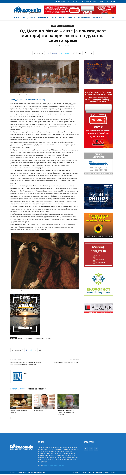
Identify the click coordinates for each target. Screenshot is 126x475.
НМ (59, 45)
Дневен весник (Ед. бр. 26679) (43, 338)
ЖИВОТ (61, 18)
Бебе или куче (38, 410)
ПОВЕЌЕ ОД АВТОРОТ (37, 389)
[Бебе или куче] (44, 401)
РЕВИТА (95, 1)
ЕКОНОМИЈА (42, 18)
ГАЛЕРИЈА (15, 18)
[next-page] (15, 418)
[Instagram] (110, 1)
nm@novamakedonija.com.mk (54, 466)
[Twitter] (31, 350)
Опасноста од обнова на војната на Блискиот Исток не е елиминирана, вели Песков (25, 363)
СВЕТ (52, 18)
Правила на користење (102, 472)
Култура (13, 407)
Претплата (91, 472)
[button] (113, 18)
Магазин (59, 25)
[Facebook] (107, 1)
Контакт (113, 472)
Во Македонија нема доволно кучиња (66, 362)
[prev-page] (11, 418)
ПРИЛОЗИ (96, 18)
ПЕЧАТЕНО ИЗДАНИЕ (85, 1)
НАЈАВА (101, 1)
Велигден (20, 338)
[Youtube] (114, 1)
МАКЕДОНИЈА (28, 18)
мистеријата (29, 338)
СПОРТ (70, 18)
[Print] (40, 350)
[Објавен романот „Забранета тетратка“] (21, 401)
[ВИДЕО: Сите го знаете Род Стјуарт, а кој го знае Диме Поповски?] (68, 401)
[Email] (36, 350)
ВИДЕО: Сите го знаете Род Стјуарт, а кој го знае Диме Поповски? (65, 412)
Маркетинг (83, 472)
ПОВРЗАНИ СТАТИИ (18, 389)
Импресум (75, 472)
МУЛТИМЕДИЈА (83, 18)
